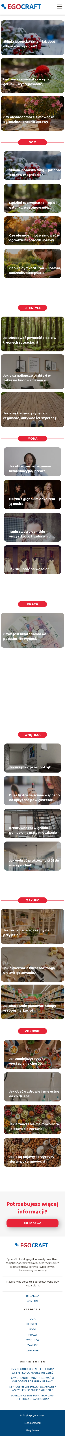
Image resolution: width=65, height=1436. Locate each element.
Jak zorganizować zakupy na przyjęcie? (26, 933)
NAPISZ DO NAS (32, 1223)
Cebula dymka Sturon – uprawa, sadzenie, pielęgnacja (35, 270)
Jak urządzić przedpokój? (30, 767)
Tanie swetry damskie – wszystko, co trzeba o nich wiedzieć (30, 534)
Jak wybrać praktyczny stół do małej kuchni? (34, 863)
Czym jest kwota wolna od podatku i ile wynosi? (24, 636)
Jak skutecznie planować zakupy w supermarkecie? (29, 1008)
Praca (32, 604)
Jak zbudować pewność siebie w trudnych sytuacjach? (29, 340)
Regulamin (32, 1430)
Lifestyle (33, 308)
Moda (32, 438)
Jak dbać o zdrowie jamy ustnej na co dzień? (34, 1094)
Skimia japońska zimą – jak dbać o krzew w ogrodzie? (29, 44)
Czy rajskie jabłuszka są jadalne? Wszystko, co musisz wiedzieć (32, 1388)
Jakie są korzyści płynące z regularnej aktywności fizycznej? (30, 416)
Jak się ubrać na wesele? (29, 569)
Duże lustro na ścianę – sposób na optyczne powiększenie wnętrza (34, 797)
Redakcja (32, 1296)
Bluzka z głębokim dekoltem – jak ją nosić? (36, 501)
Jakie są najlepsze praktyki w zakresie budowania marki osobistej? (27, 378)
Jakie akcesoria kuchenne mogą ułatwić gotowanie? (29, 970)
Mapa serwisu (32, 1423)
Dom (32, 142)
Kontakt (32, 1301)
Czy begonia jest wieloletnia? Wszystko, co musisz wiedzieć (32, 1371)
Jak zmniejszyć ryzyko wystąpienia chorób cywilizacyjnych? (27, 1061)
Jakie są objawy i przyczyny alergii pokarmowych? (31, 1159)
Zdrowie (32, 1031)
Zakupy (32, 900)
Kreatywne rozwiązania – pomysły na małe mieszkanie (33, 830)
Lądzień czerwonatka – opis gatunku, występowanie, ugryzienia (26, 82)
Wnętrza (32, 735)
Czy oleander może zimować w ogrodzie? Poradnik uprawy (28, 119)
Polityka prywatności (32, 1415)
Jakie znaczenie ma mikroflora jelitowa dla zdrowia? (34, 1126)
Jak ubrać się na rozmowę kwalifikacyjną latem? (30, 468)
